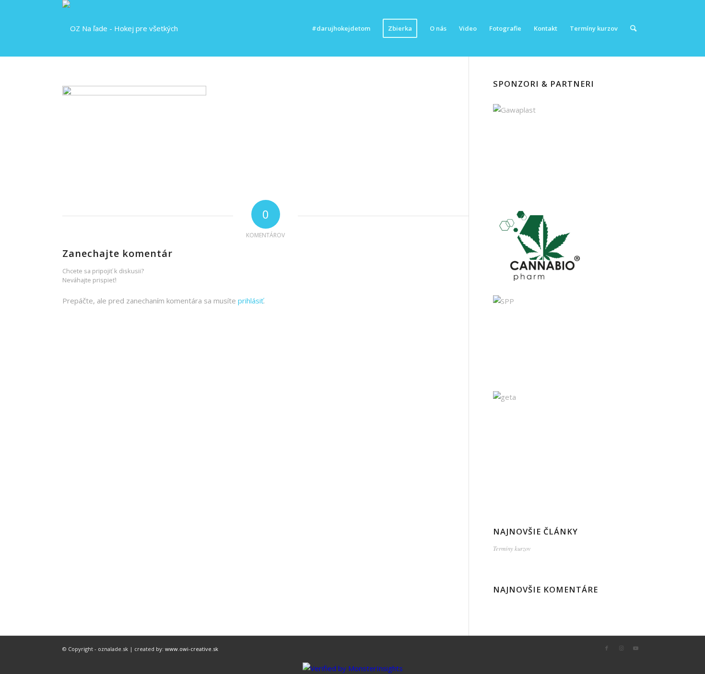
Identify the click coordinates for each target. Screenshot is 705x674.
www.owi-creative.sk (191, 648)
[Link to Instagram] (621, 648)
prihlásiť (250, 300)
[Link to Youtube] (635, 648)
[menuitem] (341, 28)
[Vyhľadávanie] (633, 28)
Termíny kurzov (512, 548)
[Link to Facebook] (606, 648)
